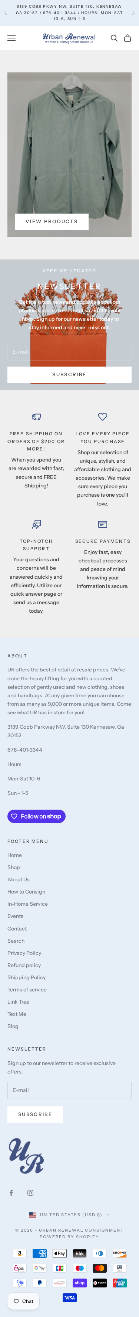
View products (52, 221)
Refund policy (24, 965)
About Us (18, 879)
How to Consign (26, 891)
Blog (13, 1026)
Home (14, 855)
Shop (13, 867)
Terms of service (27, 989)
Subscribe (69, 374)
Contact (17, 928)
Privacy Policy (24, 953)
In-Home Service (27, 904)
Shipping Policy (26, 977)
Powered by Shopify (69, 1236)
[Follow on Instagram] (30, 1193)
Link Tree (18, 1001)
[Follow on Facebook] (11, 1193)
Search (15, 940)
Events (15, 916)
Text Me (16, 1014)
